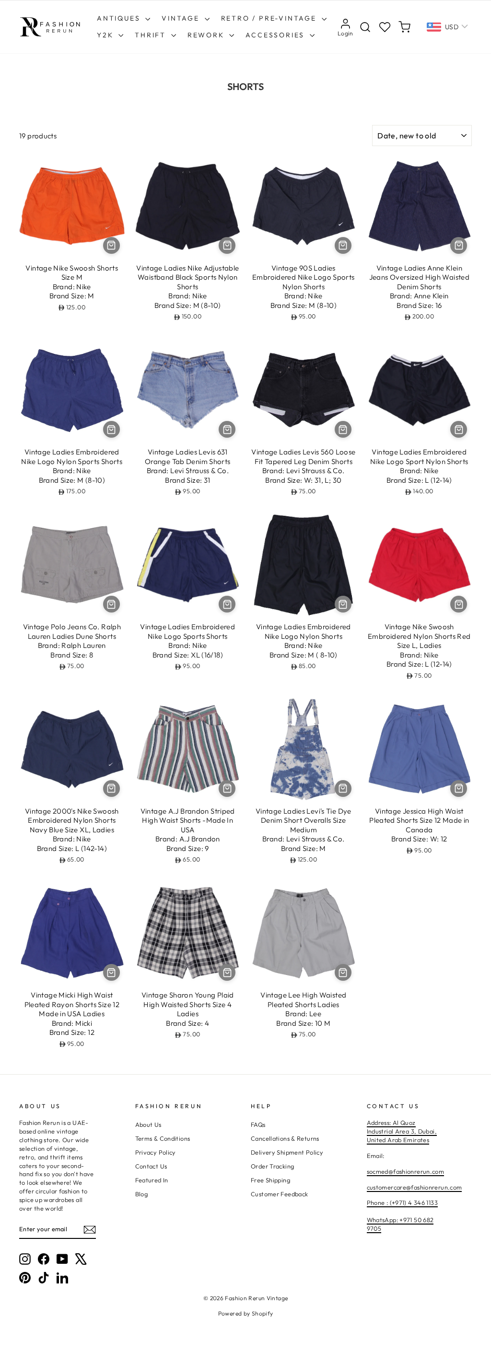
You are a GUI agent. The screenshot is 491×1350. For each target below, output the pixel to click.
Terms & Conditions (162, 1138)
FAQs (258, 1124)
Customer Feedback (279, 1194)
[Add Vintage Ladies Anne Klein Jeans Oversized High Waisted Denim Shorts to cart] (458, 245)
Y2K (106, 35)
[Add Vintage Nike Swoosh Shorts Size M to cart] (111, 245)
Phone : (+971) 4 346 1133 (402, 1202)
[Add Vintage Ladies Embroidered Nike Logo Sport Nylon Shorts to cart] (458, 429)
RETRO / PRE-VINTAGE (270, 18)
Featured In (151, 1180)
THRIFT (152, 35)
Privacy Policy (155, 1152)
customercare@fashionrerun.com (414, 1187)
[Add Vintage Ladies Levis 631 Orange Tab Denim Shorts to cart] (227, 429)
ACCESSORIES (276, 35)
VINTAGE (182, 18)
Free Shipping (270, 1180)
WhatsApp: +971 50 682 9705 (400, 1224)
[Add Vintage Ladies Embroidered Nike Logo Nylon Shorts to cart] (343, 604)
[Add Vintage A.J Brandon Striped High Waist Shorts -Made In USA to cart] (227, 788)
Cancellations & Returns (285, 1138)
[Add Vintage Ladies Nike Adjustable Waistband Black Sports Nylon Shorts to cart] (227, 245)
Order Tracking (272, 1166)
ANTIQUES (120, 18)
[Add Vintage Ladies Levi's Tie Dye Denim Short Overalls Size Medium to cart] (343, 788)
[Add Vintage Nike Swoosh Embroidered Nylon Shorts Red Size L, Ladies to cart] (458, 604)
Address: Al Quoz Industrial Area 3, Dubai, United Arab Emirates (402, 1131)
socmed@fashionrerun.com (405, 1171)
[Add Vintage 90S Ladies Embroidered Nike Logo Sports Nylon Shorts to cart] (343, 245)
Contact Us (151, 1166)
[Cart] (404, 27)
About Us (148, 1124)
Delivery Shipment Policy (287, 1152)
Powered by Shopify (245, 1313)
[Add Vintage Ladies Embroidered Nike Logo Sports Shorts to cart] (227, 604)
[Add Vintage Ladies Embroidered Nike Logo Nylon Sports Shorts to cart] (111, 429)
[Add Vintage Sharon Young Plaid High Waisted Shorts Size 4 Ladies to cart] (227, 972)
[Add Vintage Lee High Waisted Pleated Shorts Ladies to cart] (343, 972)
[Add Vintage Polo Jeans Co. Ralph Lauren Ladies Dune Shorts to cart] (111, 604)
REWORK (207, 35)
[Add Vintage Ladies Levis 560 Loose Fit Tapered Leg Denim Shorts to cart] (343, 429)
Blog (141, 1194)
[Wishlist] (385, 27)
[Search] (365, 27)
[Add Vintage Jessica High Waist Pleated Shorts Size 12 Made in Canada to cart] (458, 788)
